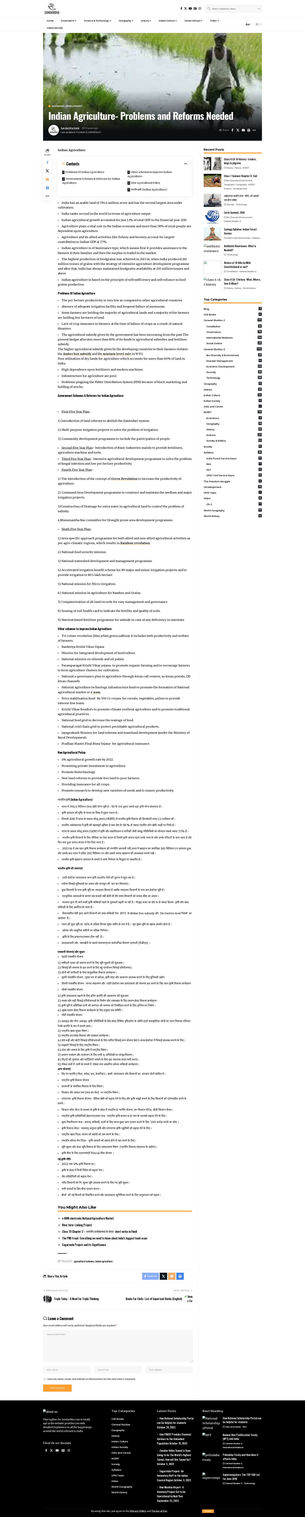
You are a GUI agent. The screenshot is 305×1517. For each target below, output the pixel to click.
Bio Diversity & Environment (239, 180)
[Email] (243, 130)
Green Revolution (124, 478)
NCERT (246, 168)
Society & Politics (233, 440)
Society (232, 446)
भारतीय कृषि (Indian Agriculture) (149, 189)
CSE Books (232, 314)
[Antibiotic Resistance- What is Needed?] (212, 250)
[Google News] (195, 8)
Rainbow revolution (135, 543)
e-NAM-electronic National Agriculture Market (88, 1218)
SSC (233, 469)
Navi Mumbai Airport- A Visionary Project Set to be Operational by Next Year (171, 1491)
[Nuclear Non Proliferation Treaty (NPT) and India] (211, 1439)
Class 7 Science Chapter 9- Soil (240, 176)
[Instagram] (200, 8)
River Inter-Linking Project (77, 1225)
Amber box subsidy (77, 354)
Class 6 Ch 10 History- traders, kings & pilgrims (240, 161)
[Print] (248, 130)
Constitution (232, 271)
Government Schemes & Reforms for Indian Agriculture (91, 181)
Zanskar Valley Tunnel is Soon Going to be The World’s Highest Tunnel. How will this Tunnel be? (174, 1454)
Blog (232, 308)
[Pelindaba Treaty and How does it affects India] (211, 1459)
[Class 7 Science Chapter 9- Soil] (212, 180)
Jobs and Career (232, 406)
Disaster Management (233, 360)
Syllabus (256, 238)
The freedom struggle (232, 481)
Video (232, 498)
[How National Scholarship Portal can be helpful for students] (211, 1422)
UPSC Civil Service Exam (233, 475)
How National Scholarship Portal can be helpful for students (242, 1420)
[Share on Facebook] (232, 130)
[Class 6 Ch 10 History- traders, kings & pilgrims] (212, 163)
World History (249, 288)
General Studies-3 (232, 221)
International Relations (233, 337)
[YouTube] (190, 8)
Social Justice (233, 343)
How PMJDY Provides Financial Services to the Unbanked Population (174, 1438)
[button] (208, 1511)
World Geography (232, 510)
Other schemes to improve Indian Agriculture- (149, 174)
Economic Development (67, 106)
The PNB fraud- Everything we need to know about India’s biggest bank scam (104, 1238)
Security (230, 204)
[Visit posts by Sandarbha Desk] (53, 130)
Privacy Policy (138, 1511)
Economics (233, 418)
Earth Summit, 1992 (234, 212)
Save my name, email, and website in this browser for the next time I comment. (91, 1379)
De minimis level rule (114, 354)
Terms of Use (159, 1511)
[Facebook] (181, 8)
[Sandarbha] (52, 9)
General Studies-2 (247, 271)
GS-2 (233, 504)
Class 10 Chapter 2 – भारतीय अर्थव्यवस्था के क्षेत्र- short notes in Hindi (99, 1231)
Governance (233, 331)
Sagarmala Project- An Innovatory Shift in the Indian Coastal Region (172, 1475)
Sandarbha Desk (70, 128)
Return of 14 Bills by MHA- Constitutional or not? (237, 265)
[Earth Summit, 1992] (212, 217)
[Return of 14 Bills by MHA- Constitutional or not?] (212, 267)
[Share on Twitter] (237, 130)
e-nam (95, 692)
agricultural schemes (84, 1261)
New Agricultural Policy (146, 182)
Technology (241, 204)
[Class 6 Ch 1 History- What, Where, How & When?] (212, 284)
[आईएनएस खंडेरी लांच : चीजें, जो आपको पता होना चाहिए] (212, 200)
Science (228, 188)
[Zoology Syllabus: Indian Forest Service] (212, 233)
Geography (229, 184)
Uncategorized (240, 188)
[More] (254, 130)
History (229, 168)
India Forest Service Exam (238, 238)
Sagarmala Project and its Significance (84, 1244)
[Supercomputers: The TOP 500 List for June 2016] (211, 1479)
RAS (233, 464)
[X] (185, 8)
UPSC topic (232, 492)
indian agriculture (104, 1261)
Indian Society (232, 400)
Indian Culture (232, 395)
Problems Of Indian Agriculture (84, 172)
